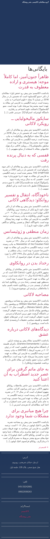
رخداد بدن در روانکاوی (29, 262)
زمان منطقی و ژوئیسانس (26, 231)
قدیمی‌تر (44, 447)
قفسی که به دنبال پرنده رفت (28, 157)
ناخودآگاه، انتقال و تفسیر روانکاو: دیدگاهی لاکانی (27, 197)
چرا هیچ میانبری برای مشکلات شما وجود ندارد (27, 413)
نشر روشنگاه (25, 516)
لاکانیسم (25, 511)
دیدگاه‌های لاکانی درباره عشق (28, 331)
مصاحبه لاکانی (36, 294)
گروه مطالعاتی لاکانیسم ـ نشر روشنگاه (35, 2)
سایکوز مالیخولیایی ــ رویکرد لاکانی (30, 121)
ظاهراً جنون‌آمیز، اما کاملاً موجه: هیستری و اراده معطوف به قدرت (26, 81)
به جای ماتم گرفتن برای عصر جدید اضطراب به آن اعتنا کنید (26, 374)
